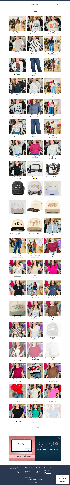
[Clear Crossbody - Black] (33, 178)
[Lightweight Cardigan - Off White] (21, 74)
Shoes (33, 7)
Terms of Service (27, 476)
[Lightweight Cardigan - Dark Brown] (17, 74)
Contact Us (38, 471)
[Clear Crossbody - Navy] (36, 178)
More (46, 7)
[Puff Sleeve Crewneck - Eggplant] (53, 157)
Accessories (18, 473)
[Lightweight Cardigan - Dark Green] (18, 74)
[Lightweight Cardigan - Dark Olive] (19, 74)
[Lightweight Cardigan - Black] (14, 74)
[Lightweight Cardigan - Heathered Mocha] (20, 74)
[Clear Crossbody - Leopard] (35, 178)
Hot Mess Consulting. (39, 482)
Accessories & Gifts (38, 7)
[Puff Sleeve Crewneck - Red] (52, 157)
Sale (43, 7)
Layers (18, 471)
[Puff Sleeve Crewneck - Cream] (51, 157)
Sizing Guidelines (27, 471)
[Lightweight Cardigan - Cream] (16, 74)
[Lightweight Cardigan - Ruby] (13, 74)
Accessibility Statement (28, 477)
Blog (37, 472)
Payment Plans (27, 472)
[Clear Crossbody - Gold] (34, 178)
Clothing (29, 7)
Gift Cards (18, 476)
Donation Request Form (28, 473)
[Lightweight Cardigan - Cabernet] (15, 74)
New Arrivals (25, 7)
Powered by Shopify (30, 482)
